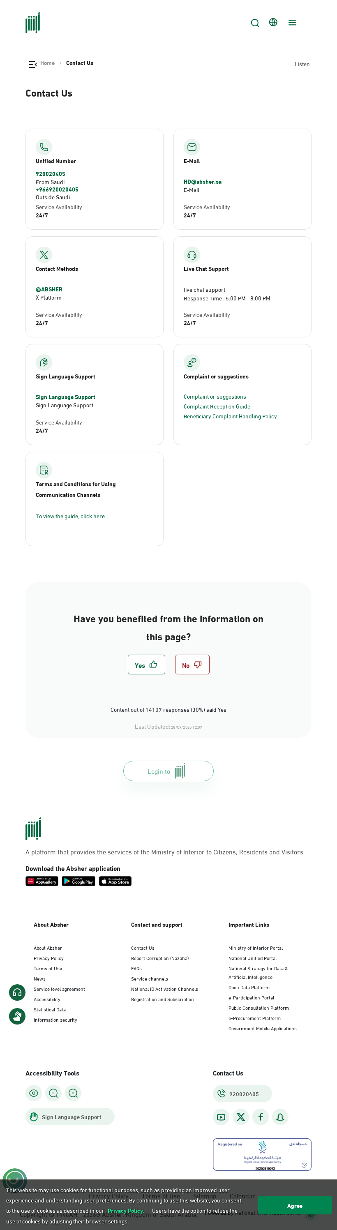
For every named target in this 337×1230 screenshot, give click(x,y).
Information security (55, 1019)
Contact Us (143, 947)
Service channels (149, 978)
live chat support (204, 289)
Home (47, 62)
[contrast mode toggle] (34, 1093)
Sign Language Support (65, 396)
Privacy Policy (49, 957)
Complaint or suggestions (215, 396)
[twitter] (241, 1117)
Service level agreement (59, 988)
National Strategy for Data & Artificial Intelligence (258, 972)
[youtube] (221, 1117)
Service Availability (59, 206)
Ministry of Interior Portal (256, 947)
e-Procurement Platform (255, 1017)
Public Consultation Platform (259, 1007)
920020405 (50, 173)
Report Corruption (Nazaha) (160, 957)
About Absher (48, 947)
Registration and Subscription (162, 998)
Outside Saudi (53, 196)
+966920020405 (57, 189)
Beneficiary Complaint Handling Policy (230, 416)
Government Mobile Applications (263, 1027)
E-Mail (191, 189)
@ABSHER (49, 289)
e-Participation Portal (251, 997)
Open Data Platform (249, 986)
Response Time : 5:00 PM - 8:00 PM (227, 297)
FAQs (136, 967)
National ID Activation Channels (164, 988)
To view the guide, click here (70, 515)
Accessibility (47, 998)
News (40, 978)
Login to (159, 771)
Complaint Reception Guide (217, 406)
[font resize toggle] (53, 1093)
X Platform (49, 297)
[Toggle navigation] (291, 22)
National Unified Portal (253, 957)
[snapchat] (280, 1117)
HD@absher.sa (203, 181)
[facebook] (260, 1117)
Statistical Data (50, 1008)
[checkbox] (146, 664)
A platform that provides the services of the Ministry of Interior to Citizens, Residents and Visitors (164, 851)
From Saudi (50, 181)
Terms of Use (48, 967)
